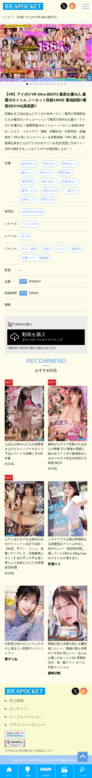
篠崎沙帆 (54, 673)
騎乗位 (76, 249)
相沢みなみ (50, 190)
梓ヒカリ (46, 172)
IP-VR (25, 236)
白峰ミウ (27, 199)
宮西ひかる (47, 199)
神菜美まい (69, 181)
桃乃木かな (28, 163)
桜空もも (49, 163)
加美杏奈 (27, 181)
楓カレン (27, 172)
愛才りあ (11, 659)
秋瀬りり (54, 564)
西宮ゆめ (65, 172)
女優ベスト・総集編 (34, 257)
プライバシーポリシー (27, 725)
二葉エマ (71, 190)
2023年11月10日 (32, 211)
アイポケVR (29, 224)
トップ (6, 17)
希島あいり (69, 163)
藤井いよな (28, 190)
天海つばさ (47, 181)
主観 (46, 249)
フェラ (60, 249)
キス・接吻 (28, 249)
